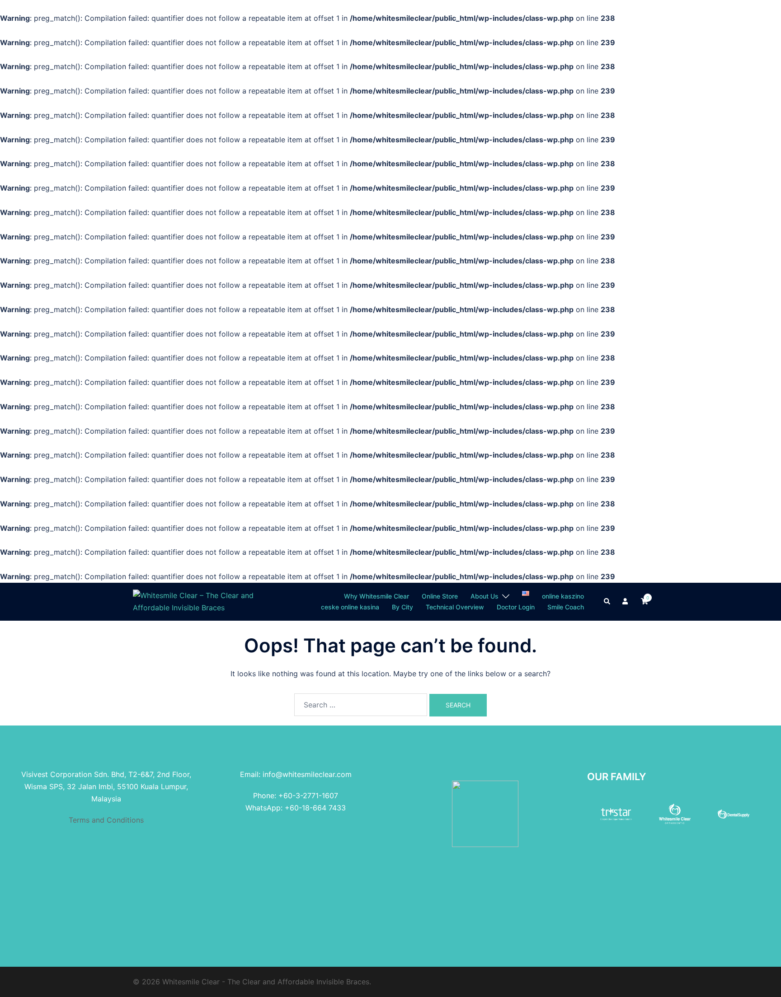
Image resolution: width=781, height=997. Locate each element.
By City (402, 607)
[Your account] (626, 601)
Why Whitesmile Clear (376, 596)
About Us (484, 596)
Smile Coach (565, 607)
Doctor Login (516, 607)
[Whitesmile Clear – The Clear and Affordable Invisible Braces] (197, 600)
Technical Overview (455, 607)
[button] (607, 601)
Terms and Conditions (106, 819)
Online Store (440, 596)
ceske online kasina (350, 607)
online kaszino (563, 596)
